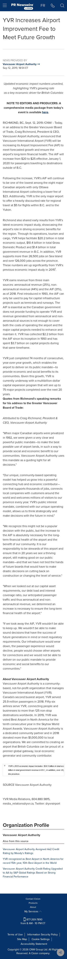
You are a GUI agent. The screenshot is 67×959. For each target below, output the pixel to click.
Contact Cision (33, 899)
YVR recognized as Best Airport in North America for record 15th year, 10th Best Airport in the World (33, 861)
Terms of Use (15, 935)
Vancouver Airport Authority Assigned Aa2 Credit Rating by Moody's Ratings (31, 851)
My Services (31, 911)
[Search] (62, 5)
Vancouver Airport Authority (21, 835)
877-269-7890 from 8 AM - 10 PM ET (33, 921)
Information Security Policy (42, 935)
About (33, 907)
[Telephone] (53, 5)
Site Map (22, 939)
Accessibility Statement (34, 944)
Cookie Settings (41, 939)
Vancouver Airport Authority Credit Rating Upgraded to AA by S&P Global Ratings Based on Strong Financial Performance (33, 873)
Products (33, 903)
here (45, 112)
